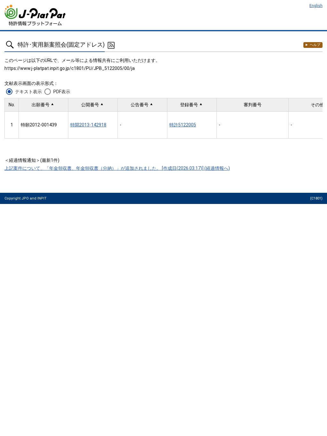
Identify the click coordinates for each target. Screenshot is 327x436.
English (316, 6)
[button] (43, 104)
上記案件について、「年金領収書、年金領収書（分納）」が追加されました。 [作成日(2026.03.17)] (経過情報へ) (117, 168)
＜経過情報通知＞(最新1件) (31, 160)
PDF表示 (61, 91)
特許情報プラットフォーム (35, 15)
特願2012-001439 (39, 124)
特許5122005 (182, 124)
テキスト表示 (28, 91)
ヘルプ (315, 45)
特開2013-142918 (88, 124)
